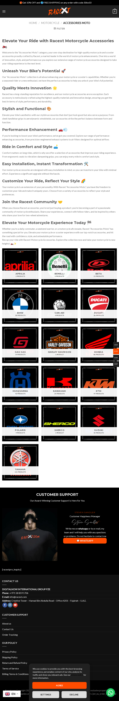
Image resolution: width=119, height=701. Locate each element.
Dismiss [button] (96, 2)
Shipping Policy (9, 657)
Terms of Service (10, 668)
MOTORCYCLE (50, 23)
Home (33, 23)
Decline (74, 694)
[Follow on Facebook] (4, 605)
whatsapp (83, 528)
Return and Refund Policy (14, 662)
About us (6, 623)
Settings (45, 694)
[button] (110, 692)
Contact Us (7, 629)
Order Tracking (10, 634)
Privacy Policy (9, 651)
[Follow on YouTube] (15, 605)
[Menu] (4, 11)
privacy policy (77, 675)
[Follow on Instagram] (10, 605)
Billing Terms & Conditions (15, 674)
